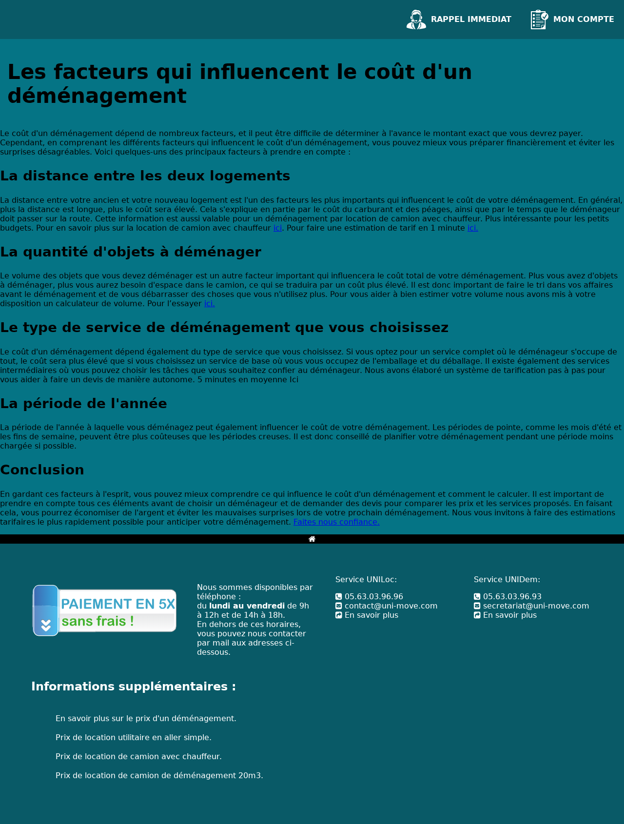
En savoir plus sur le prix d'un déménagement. (146, 718)
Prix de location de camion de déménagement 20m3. (159, 775)
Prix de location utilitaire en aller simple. (134, 737)
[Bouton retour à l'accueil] (312, 539)
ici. (473, 228)
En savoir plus (370, 615)
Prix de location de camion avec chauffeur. (139, 756)
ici (277, 228)
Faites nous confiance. (336, 522)
